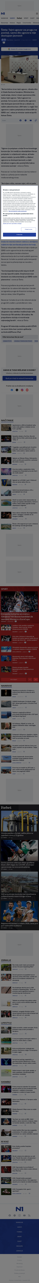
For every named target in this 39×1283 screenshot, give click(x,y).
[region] (19, 212)
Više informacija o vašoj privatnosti (18, 211)
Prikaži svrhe (28, 229)
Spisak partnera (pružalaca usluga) (12, 223)
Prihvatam (19, 234)
